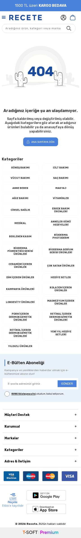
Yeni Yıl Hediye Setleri (60, 333)
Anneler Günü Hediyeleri (61, 223)
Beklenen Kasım (20, 236)
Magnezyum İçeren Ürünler (60, 302)
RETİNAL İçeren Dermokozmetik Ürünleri (60, 316)
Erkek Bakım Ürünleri (61, 210)
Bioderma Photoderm (60, 236)
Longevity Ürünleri (20, 302)
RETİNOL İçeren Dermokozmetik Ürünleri (20, 333)
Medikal (20, 223)
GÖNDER (67, 383)
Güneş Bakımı (20, 167)
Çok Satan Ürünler (60, 265)
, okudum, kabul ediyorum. (37, 394)
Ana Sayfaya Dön (42, 141)
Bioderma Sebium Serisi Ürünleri (61, 251)
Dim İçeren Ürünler (20, 277)
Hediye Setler (61, 277)
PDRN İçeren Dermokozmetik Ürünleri (20, 316)
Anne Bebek (20, 188)
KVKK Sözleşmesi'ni (23, 394)
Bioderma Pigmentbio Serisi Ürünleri (20, 251)
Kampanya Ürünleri (20, 289)
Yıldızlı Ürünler (20, 346)
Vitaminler (61, 198)
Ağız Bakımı (20, 198)
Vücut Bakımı (20, 178)
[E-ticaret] (40, 533)
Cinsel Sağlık (20, 209)
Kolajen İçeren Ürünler (61, 289)
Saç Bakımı (60, 178)
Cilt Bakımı (61, 167)
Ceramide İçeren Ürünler (20, 266)
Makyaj (60, 188)
